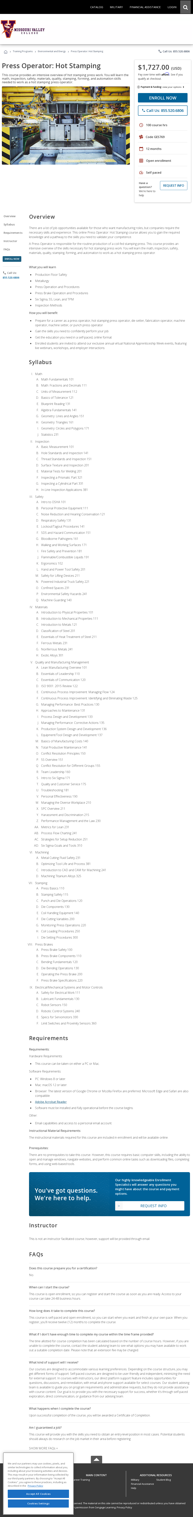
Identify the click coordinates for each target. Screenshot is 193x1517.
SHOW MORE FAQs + (43, 1448)
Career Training (81, 1479)
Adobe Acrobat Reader (51, 1102)
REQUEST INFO (173, 185)
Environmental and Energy (52, 51)
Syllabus (9, 224)
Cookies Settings (38, 1503)
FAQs (7, 249)
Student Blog (163, 1479)
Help (133, 1488)
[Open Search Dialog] (185, 7)
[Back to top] (96, 1474)
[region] (38, 1483)
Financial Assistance (142, 1484)
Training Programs (23, 51)
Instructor (10, 241)
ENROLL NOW (162, 98)
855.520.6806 (11, 277)
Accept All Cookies (38, 1494)
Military (135, 1479)
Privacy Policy (124, 1507)
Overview (9, 216)
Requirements (13, 233)
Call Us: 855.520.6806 (174, 51)
